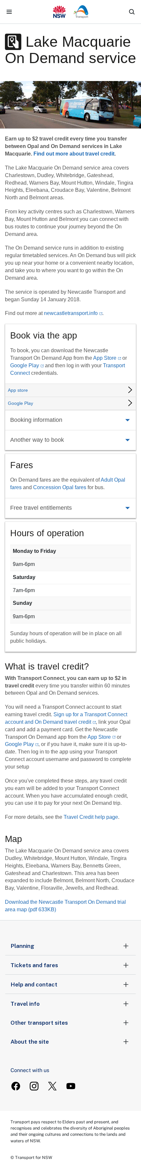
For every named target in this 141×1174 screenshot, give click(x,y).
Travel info (25, 1003)
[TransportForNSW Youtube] (70, 1086)
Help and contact (33, 984)
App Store (104, 358)
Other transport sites (39, 1022)
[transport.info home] (70, 12)
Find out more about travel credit (73, 154)
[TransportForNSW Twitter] (52, 1086)
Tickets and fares (34, 965)
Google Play (24, 365)
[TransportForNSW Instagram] (34, 1086)
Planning (22, 946)
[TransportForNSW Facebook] (15, 1086)
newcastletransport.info (71, 313)
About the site (29, 1041)
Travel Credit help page (91, 817)
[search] (132, 12)
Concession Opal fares (59, 487)
